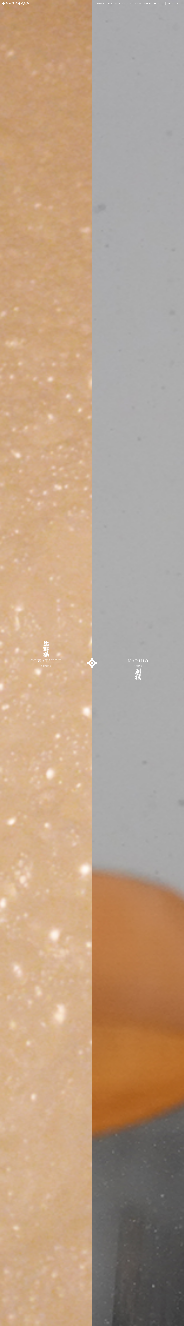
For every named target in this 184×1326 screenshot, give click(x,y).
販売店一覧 (147, 3)
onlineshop (160, 3)
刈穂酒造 (109, 3)
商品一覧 (138, 3)
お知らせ (117, 3)
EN (173, 3)
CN (177, 3)
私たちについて (127, 3)
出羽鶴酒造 (100, 3)
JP (169, 3)
